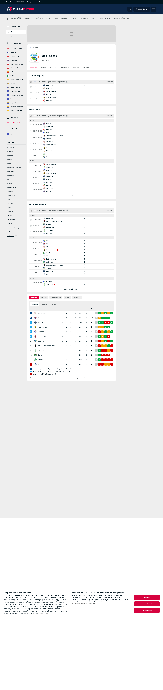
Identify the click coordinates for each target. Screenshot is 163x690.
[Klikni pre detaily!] (71, 87)
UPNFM (40, 364)
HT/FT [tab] (67, 297)
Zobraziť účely (147, 610)
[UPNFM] (35, 364)
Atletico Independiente (46, 346)
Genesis (41, 341)
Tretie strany (44, 613)
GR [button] (86, 309)
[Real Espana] (35, 327)
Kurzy (43, 67)
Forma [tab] (44, 297)
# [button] (30, 309)
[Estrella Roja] (35, 336)
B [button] (91, 309)
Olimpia (40, 318)
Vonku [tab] (53, 304)
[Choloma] (35, 355)
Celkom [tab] (34, 304)
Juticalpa (41, 360)
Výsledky (53, 67)
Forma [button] (104, 309)
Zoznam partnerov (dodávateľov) (84, 603)
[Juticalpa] (35, 359)
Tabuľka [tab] (33, 297)
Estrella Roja (42, 336)
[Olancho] (35, 331)
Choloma (41, 355)
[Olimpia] (35, 318)
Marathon (41, 313)
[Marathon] (35, 313)
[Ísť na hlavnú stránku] (25, 9)
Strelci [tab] (77, 297)
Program (65, 67)
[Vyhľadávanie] (129, 9)
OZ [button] (63, 309)
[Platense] (35, 350)
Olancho (41, 332)
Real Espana (42, 327)
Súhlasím (147, 597)
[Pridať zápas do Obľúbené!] (31, 87)
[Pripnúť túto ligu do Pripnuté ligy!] (60, 56)
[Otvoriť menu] (153, 9)
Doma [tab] (44, 304)
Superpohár (11, 36)
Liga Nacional (12, 32)
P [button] (75, 309)
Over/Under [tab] (56, 297)
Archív (86, 67)
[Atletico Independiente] (35, 345)
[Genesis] (35, 341)
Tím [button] (35, 309)
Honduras (37, 47)
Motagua (41, 322)
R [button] (70, 309)
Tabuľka (75, 67)
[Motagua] (35, 322)
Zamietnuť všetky (146, 604)
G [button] (80, 309)
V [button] (66, 309)
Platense (41, 350)
